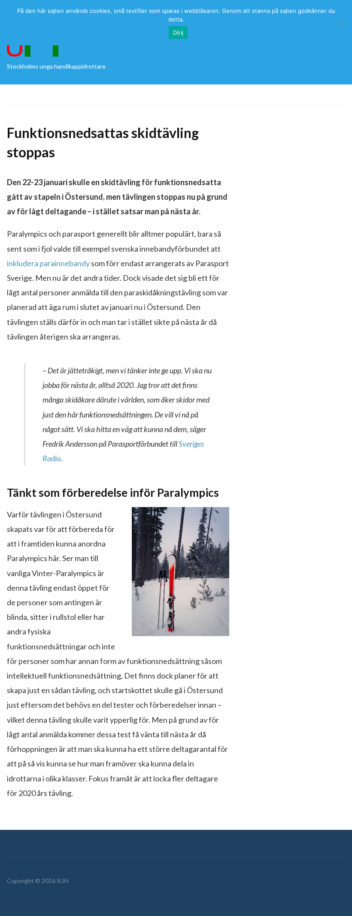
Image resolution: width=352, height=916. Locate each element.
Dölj (178, 32)
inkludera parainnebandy (48, 263)
